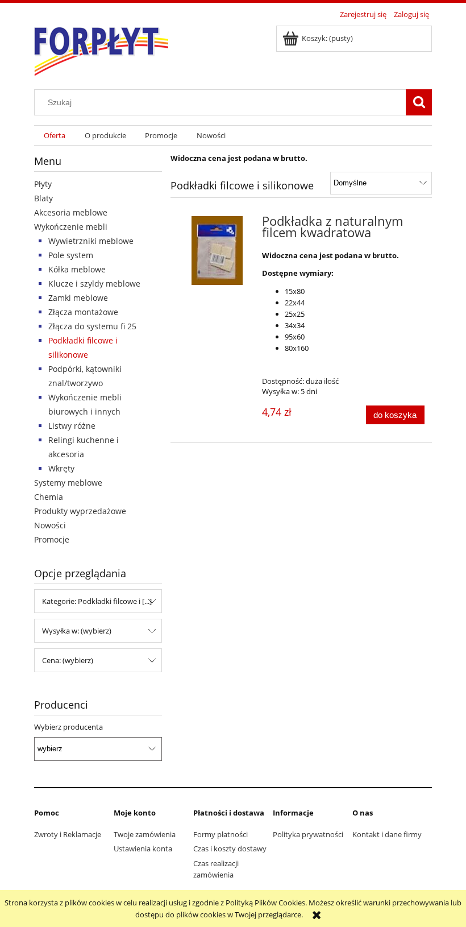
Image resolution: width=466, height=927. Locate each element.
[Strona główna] (101, 49)
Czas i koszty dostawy (230, 848)
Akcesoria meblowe (70, 212)
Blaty (43, 198)
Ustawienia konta (143, 848)
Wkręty (61, 468)
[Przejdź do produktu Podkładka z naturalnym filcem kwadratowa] (217, 250)
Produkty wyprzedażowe (80, 511)
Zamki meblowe (78, 297)
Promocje (51, 539)
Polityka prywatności (308, 834)
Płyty (43, 184)
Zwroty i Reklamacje (67, 834)
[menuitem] (54, 136)
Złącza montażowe (83, 312)
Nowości (50, 525)
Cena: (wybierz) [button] (67, 660)
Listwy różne (71, 425)
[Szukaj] (419, 102)
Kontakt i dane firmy (387, 834)
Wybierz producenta (68, 727)
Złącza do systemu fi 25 (92, 326)
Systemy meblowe (68, 482)
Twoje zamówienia (145, 834)
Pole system (70, 255)
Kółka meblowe (77, 269)
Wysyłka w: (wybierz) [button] (76, 631)
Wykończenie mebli (70, 226)
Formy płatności (220, 834)
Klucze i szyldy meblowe (94, 283)
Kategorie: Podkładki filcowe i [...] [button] (97, 601)
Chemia (48, 496)
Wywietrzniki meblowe (91, 240)
